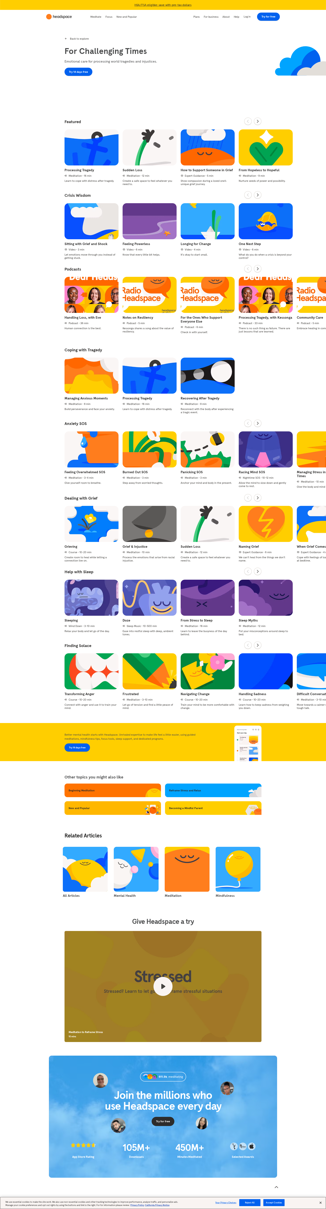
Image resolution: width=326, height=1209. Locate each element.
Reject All (250, 1202)
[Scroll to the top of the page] (276, 1187)
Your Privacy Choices (225, 1202)
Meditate (95, 16)
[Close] (320, 1202)
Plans (196, 16)
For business (211, 16)
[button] (163, 986)
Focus (108, 16)
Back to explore (79, 38)
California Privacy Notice (157, 1205)
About (226, 16)
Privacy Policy (137, 1205)
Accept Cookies (274, 1202)
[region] (163, 1203)
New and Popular (126, 16)
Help (236, 16)
